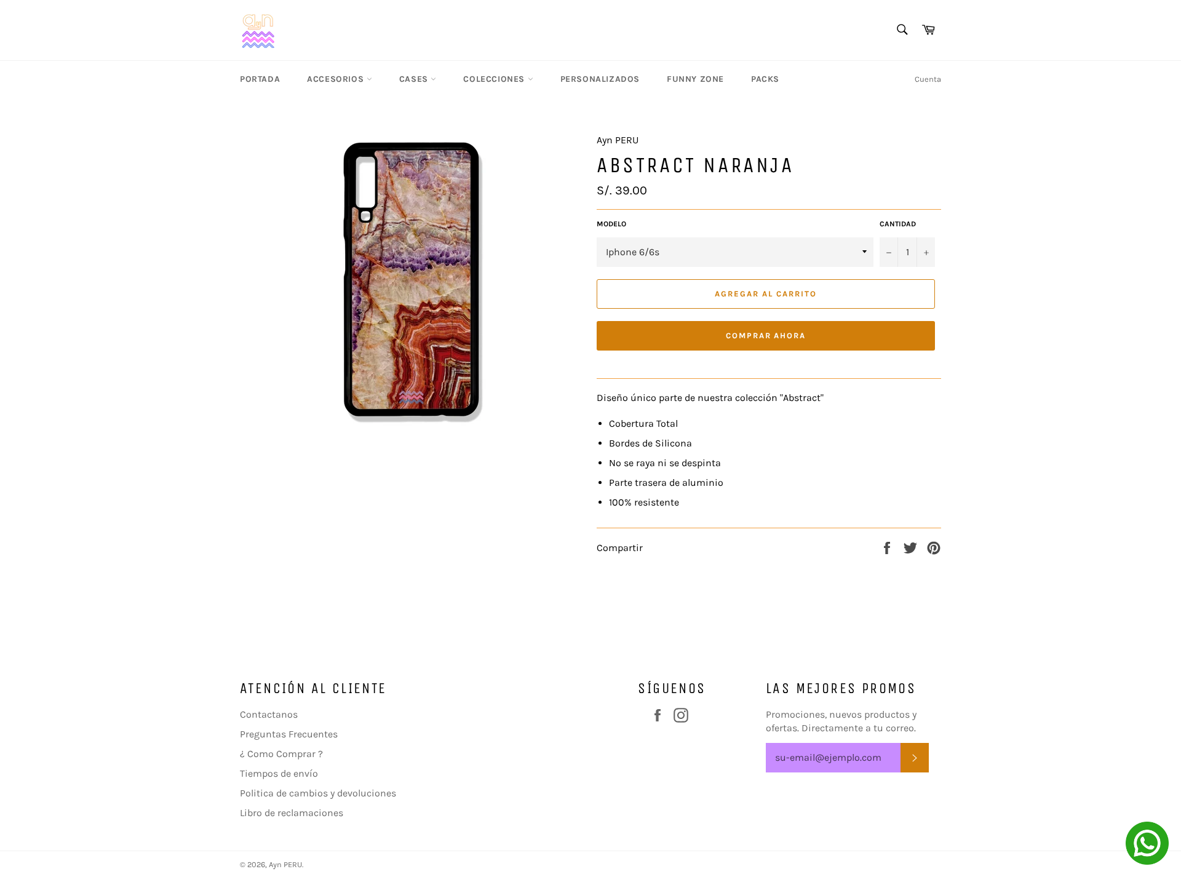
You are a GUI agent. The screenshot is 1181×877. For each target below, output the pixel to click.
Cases (415, 79)
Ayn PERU (285, 864)
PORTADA (260, 79)
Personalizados (600, 79)
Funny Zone (695, 79)
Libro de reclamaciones (291, 813)
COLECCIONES (495, 79)
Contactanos (269, 714)
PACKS (765, 79)
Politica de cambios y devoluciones (318, 793)
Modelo (611, 224)
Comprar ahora (766, 335)
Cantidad (898, 224)
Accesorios (337, 79)
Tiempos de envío (279, 773)
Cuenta (928, 79)
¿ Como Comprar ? (281, 754)
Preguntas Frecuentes (289, 734)
